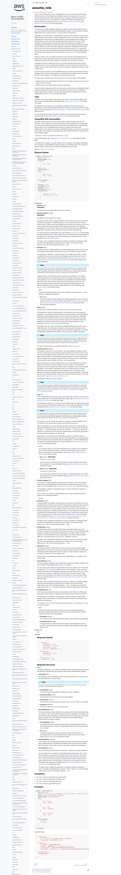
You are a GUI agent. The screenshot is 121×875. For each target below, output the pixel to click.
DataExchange (16, 336)
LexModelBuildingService (18, 619)
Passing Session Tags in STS (72, 101)
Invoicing (14, 530)
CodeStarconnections (18, 277)
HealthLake (15, 503)
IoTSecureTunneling (17, 548)
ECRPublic (15, 402)
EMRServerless (16, 431)
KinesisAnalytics (16, 597)
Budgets (14, 194)
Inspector (14, 517)
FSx (13, 466)
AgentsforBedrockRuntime (19, 170)
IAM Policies (49, 93)
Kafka (13, 568)
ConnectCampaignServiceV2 (19, 311)
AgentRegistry (16, 63)
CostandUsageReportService (19, 328)
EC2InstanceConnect (17, 397)
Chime (14, 201)
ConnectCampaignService (19, 308)
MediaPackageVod (17, 696)
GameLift (14, 468)
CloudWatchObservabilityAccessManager (19, 770)
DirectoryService (16, 379)
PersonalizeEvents (17, 827)
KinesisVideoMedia (17, 587)
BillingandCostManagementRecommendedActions (19, 162)
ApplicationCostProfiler (18, 109)
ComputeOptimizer (17, 295)
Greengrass (15, 490)
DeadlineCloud (16, 349)
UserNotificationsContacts (19, 765)
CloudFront (15, 231)
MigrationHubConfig (17, 724)
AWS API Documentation (47, 149)
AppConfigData (16, 90)
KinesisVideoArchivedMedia (19, 585)
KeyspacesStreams (17, 580)
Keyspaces (15, 578)
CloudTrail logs (75, 232)
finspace (14, 443)
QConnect (15, 862)
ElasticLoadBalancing (17, 419)
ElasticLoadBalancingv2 (18, 421)
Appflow (14, 95)
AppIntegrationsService (18, 98)
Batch (13, 148)
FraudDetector (16, 461)
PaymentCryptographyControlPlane (19, 809)
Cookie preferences (46, 871)
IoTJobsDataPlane (17, 537)
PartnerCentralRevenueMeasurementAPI (19, 803)
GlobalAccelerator (17, 483)
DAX (13, 346)
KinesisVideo (15, 602)
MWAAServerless (16, 742)
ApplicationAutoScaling (18, 100)
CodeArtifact (15, 253)
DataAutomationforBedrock (19, 178)
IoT (13, 532)
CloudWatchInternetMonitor (19, 527)
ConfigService (16, 301)
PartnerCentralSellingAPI (18, 806)
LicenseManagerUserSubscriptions (19, 636)
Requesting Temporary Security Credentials (68, 21)
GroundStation (16, 495)
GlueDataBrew (16, 334)
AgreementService (17, 664)
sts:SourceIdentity (50, 569)
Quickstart (14, 36)
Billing (13, 186)
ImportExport (15, 515)
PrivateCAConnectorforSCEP (19, 819)
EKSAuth (14, 411)
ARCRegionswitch (16, 121)
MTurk (14, 737)
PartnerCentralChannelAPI (19, 800)
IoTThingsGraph (16, 553)
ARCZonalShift (16, 124)
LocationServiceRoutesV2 (19, 478)
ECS (13, 404)
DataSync (14, 341)
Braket (14, 191)
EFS (13, 406)
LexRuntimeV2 (16, 627)
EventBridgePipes (16, 845)
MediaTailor (15, 706)
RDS (13, 872)
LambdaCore (15, 612)
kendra (14, 573)
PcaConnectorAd (16, 816)
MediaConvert (16, 688)
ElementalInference (17, 424)
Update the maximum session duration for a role (53, 376)
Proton (14, 854)
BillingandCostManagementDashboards (19, 151)
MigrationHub (15, 715)
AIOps (13, 68)
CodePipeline (15, 275)
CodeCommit (15, 260)
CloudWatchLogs (16, 644)
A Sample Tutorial (15, 39)
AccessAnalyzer (16, 51)
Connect (14, 303)
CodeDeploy (15, 265)
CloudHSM (15, 236)
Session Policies (72, 52)
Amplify (14, 73)
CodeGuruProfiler (16, 272)
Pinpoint (14, 835)
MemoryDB (15, 710)
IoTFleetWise (15, 546)
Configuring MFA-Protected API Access (61, 138)
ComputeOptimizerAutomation (19, 298)
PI (12, 832)
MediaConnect (16, 686)
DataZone (14, 344)
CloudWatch (15, 250)
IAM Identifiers (52, 736)
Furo (50, 870)
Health (14, 500)
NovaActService (16, 767)
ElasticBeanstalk (16, 416)
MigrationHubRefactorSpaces (19, 721)
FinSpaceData (16, 446)
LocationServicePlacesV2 (18, 475)
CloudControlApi (16, 223)
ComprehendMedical (17, 292)
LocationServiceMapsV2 (18, 473)
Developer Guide (15, 44)
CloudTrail (15, 245)
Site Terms (38, 871)
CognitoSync (15, 287)
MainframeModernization (18, 649)
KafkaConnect (16, 570)
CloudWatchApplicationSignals (19, 106)
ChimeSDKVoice (16, 213)
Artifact (14, 126)
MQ (13, 735)
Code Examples (15, 41)
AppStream (15, 116)
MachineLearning (16, 651)
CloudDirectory (16, 226)
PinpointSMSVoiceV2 (17, 842)
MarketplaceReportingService (19, 679)
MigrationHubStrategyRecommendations (19, 730)
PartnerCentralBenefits (18, 798)
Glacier (14, 480)
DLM (13, 367)
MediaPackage (16, 693)
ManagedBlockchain (17, 659)
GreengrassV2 (16, 493)
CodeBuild (15, 255)
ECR (13, 399)
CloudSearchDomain (17, 243)
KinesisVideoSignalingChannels (19, 591)
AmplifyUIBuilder (16, 78)
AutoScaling (15, 133)
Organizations (16, 788)
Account (14, 53)
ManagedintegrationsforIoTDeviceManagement (19, 540)
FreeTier (14, 463)
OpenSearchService (17, 782)
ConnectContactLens (17, 306)
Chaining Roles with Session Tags (57, 116)
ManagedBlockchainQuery (19, 661)
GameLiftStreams (16, 470)
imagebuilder (15, 512)
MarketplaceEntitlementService (19, 675)
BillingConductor (16, 189)
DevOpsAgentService (17, 356)
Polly (13, 847)
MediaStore (15, 701)
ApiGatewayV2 (16, 85)
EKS (13, 409)
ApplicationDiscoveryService (19, 364)
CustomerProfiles (16, 331)
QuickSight (15, 864)
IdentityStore (15, 510)
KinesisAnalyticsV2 (17, 600)
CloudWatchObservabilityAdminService (19, 774)
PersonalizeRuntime (17, 830)
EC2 (13, 394)
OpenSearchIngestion (17, 790)
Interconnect (15, 525)
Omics (14, 779)
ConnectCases (16, 313)
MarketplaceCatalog (17, 666)
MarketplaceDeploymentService (19, 669)
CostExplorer (15, 196)
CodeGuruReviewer (17, 267)
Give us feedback (15, 33)
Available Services (16, 49)
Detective (14, 351)
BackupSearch (16, 146)
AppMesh (14, 111)
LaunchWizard (16, 617)
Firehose (14, 448)
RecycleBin (15, 869)
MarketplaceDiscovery (18, 672)
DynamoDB (15, 387)
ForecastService (16, 456)
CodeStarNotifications (18, 280)
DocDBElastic (15, 375)
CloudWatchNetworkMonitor (19, 760)
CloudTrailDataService (18, 248)
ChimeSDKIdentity (17, 203)
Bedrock (14, 165)
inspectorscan (16, 520)
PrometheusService (17, 71)
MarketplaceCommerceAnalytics (19, 683)
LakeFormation (16, 607)
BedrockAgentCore (17, 173)
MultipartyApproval (17, 733)
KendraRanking (16, 575)
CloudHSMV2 (15, 238)
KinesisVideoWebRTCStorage (19, 594)
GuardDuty (15, 498)
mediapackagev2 (16, 698)
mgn (13, 718)
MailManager (15, 656)
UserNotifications (16, 762)
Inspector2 (15, 522)
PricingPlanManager (17, 852)
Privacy (34, 871)
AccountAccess (16, 56)
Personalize (15, 825)
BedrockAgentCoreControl (19, 175)
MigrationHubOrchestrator (19, 726)
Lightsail (14, 639)
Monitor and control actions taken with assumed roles (67, 577)
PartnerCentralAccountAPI (19, 795)
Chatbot (14, 199)
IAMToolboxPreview (17, 507)
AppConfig (15, 88)
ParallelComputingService (19, 822)
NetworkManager (16, 757)
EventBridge (15, 439)
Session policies (75, 346)
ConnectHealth (16, 315)
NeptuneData (15, 750)
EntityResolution (16, 434)
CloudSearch (15, 240)
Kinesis (14, 582)
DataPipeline (15, 339)
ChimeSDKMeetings (17, 208)
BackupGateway (16, 143)
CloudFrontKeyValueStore (19, 233)
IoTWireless (15, 558)
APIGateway (15, 80)
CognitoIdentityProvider (18, 285)
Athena (14, 128)
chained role (62, 565)
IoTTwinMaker (16, 555)
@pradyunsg (45, 870)
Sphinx (38, 870)
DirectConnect (16, 361)
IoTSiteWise (15, 550)
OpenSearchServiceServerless (19, 785)
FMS (13, 453)
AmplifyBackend (16, 76)
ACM (13, 58)
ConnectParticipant (17, 318)
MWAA (14, 740)
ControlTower (15, 323)
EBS (13, 392)
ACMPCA (14, 61)
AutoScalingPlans (16, 136)
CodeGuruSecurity (17, 270)
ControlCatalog (16, 320)
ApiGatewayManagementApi (19, 83)
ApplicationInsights (17, 103)
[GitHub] (88, 870)
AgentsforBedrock (17, 168)
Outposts (14, 793)
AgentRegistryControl (17, 66)
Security (13, 46)
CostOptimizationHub (17, 325)
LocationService (16, 642)
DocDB (14, 372)
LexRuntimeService (17, 622)
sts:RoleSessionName (53, 238)
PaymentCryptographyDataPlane (19, 813)
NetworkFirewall (16, 752)
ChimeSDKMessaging (17, 211)
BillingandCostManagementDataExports (19, 155)
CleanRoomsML (16, 218)
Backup (14, 141)
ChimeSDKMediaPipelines (19, 206)
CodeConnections (17, 263)
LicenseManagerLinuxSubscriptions (19, 632)
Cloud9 (14, 221)
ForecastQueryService (18, 458)
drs (13, 377)
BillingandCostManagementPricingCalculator (19, 159)
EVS (13, 441)
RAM (13, 867)
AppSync (14, 119)
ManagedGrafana (16, 488)
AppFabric (15, 93)
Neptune (14, 745)
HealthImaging (16, 708)
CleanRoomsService (17, 216)
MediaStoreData (16, 703)
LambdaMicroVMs (17, 614)
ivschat (14, 565)
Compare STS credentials (42, 23)
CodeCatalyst (15, 258)
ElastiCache (15, 414)
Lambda (14, 610)
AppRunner (15, 114)
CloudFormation (16, 228)
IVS (13, 560)
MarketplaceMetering (17, 713)
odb (13, 777)
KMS (13, 605)
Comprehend (15, 290)
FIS (13, 451)
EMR (13, 426)
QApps (14, 857)
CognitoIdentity (16, 282)
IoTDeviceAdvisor (16, 543)
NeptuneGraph (16, 747)
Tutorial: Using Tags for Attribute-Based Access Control (69, 109)
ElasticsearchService (17, 436)
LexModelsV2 (15, 624)
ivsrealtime (15, 563)
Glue (13, 485)
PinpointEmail (15, 837)
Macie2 (14, 654)
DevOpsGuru (15, 359)
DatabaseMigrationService (19, 370)
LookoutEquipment (17, 646)
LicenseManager (16, 629)
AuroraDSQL (15, 384)
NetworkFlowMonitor (17, 755)
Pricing (14, 849)
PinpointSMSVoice (17, 840)
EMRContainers (16, 429)
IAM (13, 505)
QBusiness (15, 859)
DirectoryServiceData (18, 382)
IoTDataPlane (15, 534)
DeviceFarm (15, 354)
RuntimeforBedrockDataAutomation (19, 181)
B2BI (13, 138)
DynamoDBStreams (17, 389)
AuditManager (16, 131)
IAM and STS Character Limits (60, 407)
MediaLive (15, 691)
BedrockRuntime (16, 184)
